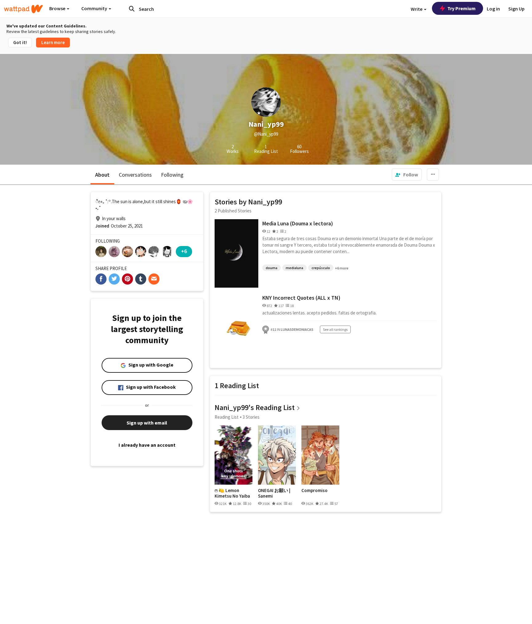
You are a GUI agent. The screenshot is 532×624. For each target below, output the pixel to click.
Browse (57, 8)
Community (94, 8)
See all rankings (335, 329)
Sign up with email (147, 423)
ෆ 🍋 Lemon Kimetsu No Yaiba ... (232, 493)
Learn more (53, 42)
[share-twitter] (114, 279)
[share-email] (153, 279)
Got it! (20, 42)
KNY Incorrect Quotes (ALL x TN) (301, 297)
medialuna (294, 267)
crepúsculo (321, 267)
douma (271, 267)
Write (417, 9)
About (102, 174)
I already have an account (147, 445)
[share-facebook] (101, 279)
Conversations (135, 174)
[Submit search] (132, 9)
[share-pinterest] (127, 279)
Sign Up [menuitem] (516, 9)
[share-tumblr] (140, 279)
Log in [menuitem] (493, 9)
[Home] (23, 9)
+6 (184, 251)
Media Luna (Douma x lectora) (297, 223)
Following (172, 174)
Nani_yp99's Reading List (255, 407)
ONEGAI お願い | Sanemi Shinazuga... (274, 493)
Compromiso (314, 490)
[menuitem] (407, 174)
